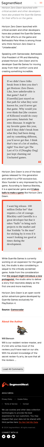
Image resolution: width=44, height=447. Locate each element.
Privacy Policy (7, 399)
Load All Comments (13, 369)
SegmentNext (11, 3)
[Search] (35, 3)
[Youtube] (14, 437)
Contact (26, 404)
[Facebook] (9, 437)
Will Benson (8, 338)
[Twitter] (4, 437)
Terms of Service (11, 404)
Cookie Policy (22, 399)
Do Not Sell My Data (28, 422)
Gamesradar (17, 309)
